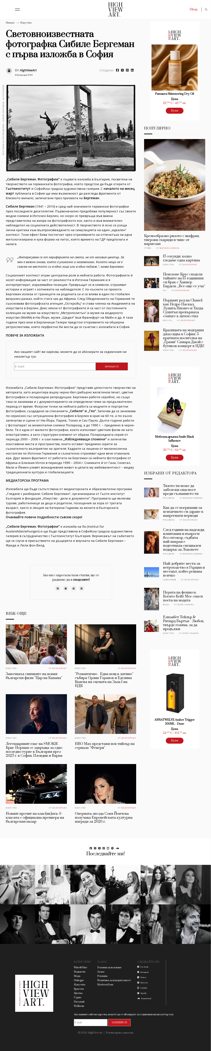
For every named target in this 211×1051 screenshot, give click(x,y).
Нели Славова (186, 605)
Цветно (78, 993)
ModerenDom (105, 984)
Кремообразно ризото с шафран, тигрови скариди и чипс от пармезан (171, 240)
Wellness (169, 498)
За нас (101, 971)
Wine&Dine (80, 967)
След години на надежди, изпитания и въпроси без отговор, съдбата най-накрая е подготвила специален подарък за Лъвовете (184, 540)
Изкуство (26, 22)
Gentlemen (169, 580)
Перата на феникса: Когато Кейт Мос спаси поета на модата (183, 596)
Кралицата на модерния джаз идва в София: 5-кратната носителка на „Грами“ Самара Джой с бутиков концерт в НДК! (183, 338)
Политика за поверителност (114, 980)
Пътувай (79, 1001)
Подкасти (79, 971)
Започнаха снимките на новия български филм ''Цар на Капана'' (34, 676)
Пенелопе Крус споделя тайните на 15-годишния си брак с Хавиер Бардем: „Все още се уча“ (184, 280)
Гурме (147, 248)
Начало (10, 22)
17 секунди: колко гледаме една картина (181, 258)
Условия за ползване (109, 967)
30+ (165, 291)
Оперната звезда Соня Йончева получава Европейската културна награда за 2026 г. (104, 817)
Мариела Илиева (169, 248)
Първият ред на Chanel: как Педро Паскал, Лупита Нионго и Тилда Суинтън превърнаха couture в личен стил (183, 308)
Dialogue (79, 980)
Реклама (102, 976)
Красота (167, 321)
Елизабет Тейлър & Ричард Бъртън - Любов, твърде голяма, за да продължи (183, 623)
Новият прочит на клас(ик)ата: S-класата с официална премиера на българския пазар (35, 817)
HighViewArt (28, 70)
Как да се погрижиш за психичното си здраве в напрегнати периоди (183, 512)
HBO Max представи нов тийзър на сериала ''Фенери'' (105, 746)
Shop (193, 9)
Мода (166, 605)
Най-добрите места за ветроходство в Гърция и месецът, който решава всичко (184, 569)
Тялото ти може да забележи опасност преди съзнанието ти (180, 490)
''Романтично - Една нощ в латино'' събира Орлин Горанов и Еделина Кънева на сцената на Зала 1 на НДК (104, 680)
